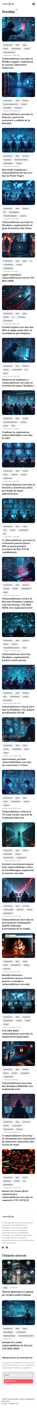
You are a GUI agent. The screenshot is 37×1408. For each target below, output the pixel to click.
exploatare (20, 909)
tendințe (23, 422)
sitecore (25, 100)
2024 (13, 426)
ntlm (5, 696)
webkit (6, 48)
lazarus (6, 644)
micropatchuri (8, 700)
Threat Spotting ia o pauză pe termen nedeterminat (17, 1293)
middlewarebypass (9, 1336)
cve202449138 (16, 369)
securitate (7, 969)
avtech (25, 1177)
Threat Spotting (12, 1399)
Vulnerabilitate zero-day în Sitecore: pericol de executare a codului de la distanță (17, 119)
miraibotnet (7, 1181)
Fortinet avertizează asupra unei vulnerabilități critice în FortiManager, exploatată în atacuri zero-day (18, 869)
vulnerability (7, 108)
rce (24, 1181)
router (26, 749)
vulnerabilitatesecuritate (11, 648)
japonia (6, 753)
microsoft (26, 156)
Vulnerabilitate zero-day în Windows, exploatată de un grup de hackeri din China (17, 225)
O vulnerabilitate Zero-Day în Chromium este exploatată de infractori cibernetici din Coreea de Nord (18, 1140)
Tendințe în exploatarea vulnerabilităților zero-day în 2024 (17, 435)
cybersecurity (8, 45)
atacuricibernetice (9, 52)
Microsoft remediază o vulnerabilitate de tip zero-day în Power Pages (17, 172)
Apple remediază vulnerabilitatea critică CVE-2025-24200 (18, 277)
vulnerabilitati (8, 321)
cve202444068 (8, 909)
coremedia (21, 317)
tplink (24, 798)
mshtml (6, 1073)
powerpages (7, 159)
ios (31, 261)
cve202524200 (8, 264)
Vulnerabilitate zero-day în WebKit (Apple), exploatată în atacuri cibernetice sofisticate (17, 63)
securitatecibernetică (10, 422)
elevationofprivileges (21, 159)
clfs (26, 369)
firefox (5, 965)
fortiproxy (14, 474)
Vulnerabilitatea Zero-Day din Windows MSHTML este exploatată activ (17, 1086)
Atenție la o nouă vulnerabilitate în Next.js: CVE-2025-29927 (17, 1345)
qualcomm (26, 1017)
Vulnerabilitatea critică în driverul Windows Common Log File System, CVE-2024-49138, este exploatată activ (17, 603)
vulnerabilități (16, 749)
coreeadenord (16, 1125)
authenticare (8, 478)
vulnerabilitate (16, 48)
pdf (5, 534)
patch (24, 648)
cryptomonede (8, 1129)
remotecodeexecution (11, 104)
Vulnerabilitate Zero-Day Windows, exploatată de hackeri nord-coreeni (16, 657)
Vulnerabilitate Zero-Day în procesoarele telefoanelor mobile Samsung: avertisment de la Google (18, 924)
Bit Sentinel (6, 1401)
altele (5, 1288)
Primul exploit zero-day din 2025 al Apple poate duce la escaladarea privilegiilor (17, 330)
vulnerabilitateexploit (10, 216)
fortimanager (8, 854)
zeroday (26, 48)
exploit (5, 373)
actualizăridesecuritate (26, 1336)
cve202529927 (21, 1332)
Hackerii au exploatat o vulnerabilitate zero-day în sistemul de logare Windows (18, 382)
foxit (5, 530)
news (17, 45)
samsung (26, 906)
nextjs (25, 1328)
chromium (26, 1122)
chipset (6, 1024)
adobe (25, 526)
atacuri (6, 426)
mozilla (25, 961)
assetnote (18, 108)
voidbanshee (25, 1073)
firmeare (6, 805)
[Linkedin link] (3, 1247)
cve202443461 (8, 1077)
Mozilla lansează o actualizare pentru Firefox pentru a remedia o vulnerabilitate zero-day (17, 980)
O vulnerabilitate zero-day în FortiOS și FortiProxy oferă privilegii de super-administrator (18, 489)
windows (25, 208)
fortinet (25, 471)
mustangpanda (14, 212)
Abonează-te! (10, 1381)
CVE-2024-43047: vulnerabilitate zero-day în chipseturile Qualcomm (17, 1033)
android (27, 1020)
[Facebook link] (7, 1247)
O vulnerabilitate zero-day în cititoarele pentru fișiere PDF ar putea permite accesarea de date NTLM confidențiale (18, 546)
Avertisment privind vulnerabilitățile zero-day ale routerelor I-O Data (16, 762)
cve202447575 (8, 858)
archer (5, 801)
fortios (6, 474)
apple (24, 45)
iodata (25, 745)
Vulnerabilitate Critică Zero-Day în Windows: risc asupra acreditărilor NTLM (18, 709)
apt (5, 212)
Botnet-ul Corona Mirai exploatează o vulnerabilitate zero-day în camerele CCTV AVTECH (17, 1196)
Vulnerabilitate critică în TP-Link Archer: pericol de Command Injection (17, 814)
